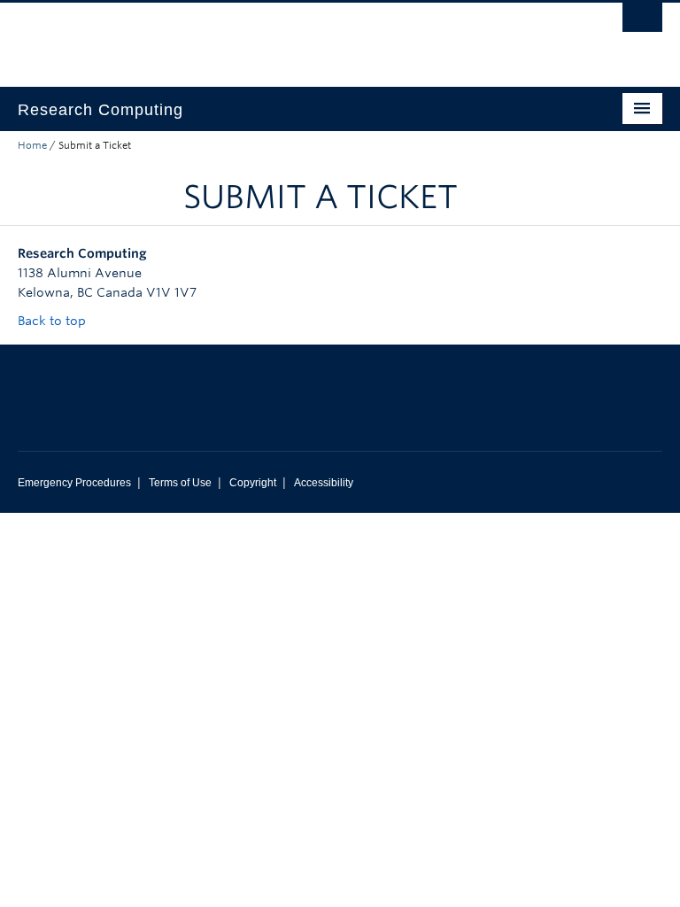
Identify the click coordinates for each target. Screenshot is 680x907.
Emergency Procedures (74, 483)
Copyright (252, 483)
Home (32, 145)
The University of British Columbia (292, 36)
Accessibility (323, 483)
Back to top (53, 321)
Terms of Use (180, 483)
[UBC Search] (642, 22)
